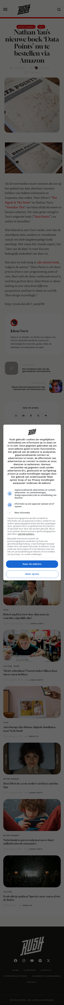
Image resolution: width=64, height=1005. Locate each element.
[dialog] (32, 502)
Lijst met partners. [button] (26, 534)
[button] (32, 512)
